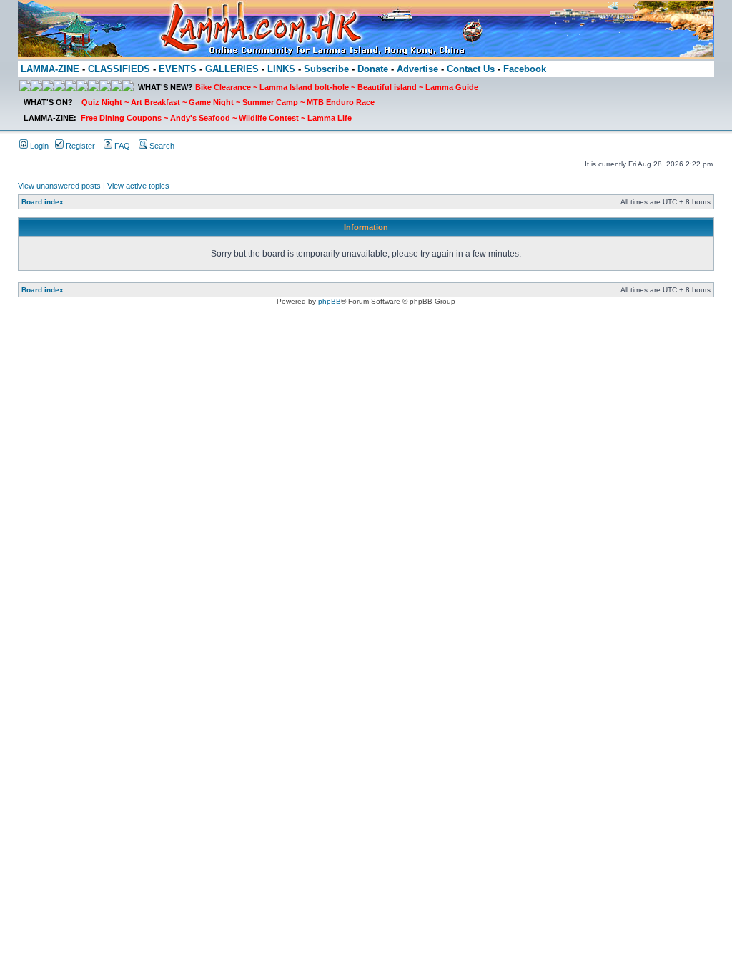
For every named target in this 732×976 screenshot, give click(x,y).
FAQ (121, 145)
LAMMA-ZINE (50, 69)
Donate (372, 69)
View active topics (138, 185)
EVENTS (178, 69)
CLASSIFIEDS (119, 69)
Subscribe (326, 69)
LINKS (281, 69)
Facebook (524, 69)
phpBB (329, 301)
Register (79, 145)
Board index (42, 202)
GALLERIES (232, 69)
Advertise (417, 69)
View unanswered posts (59, 185)
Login (38, 145)
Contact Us (471, 69)
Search (160, 145)
